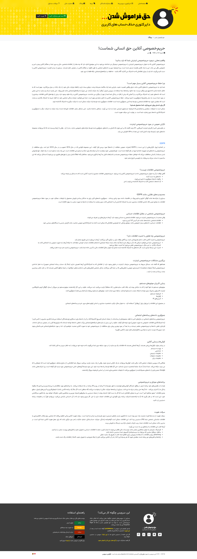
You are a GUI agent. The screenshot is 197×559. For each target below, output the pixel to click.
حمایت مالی (68, 3)
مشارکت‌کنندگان (105, 3)
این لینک (104, 534)
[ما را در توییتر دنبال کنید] (149, 534)
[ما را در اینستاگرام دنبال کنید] (143, 534)
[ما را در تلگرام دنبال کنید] (154, 534)
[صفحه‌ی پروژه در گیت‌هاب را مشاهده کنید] (138, 534)
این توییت (127, 531)
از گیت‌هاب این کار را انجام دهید (107, 540)
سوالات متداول (53, 3)
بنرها (91, 3)
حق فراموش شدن (159, 37)
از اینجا (68, 541)
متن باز (142, 554)
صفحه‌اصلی (142, 3)
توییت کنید (41, 16)
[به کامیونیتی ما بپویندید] (160, 534)
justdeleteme (109, 529)
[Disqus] (98, 471)
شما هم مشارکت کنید (56, 16)
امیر (148, 53)
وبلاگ (81, 3)
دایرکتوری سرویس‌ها (125, 3)
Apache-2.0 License (127, 554)
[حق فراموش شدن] (149, 521)
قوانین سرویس (106, 554)
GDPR (162, 143)
